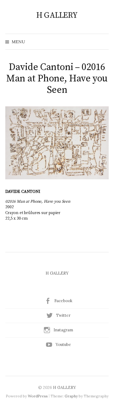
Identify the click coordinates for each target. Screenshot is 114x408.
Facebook (63, 300)
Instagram (63, 329)
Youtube (63, 344)
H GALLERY (57, 15)
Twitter (63, 315)
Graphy (71, 396)
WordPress (38, 396)
